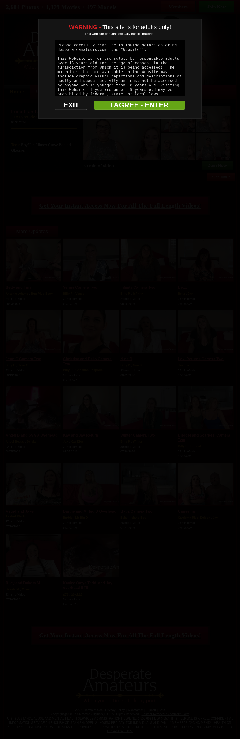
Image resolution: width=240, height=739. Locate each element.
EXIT (71, 105)
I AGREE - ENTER (139, 105)
